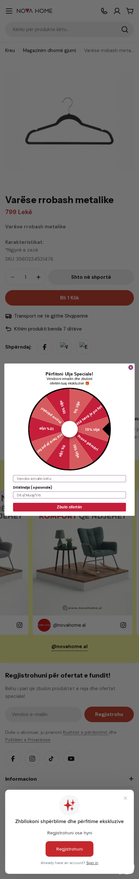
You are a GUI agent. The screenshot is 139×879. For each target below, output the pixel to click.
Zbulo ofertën (69, 507)
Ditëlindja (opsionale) (32, 487)
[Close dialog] (131, 367)
